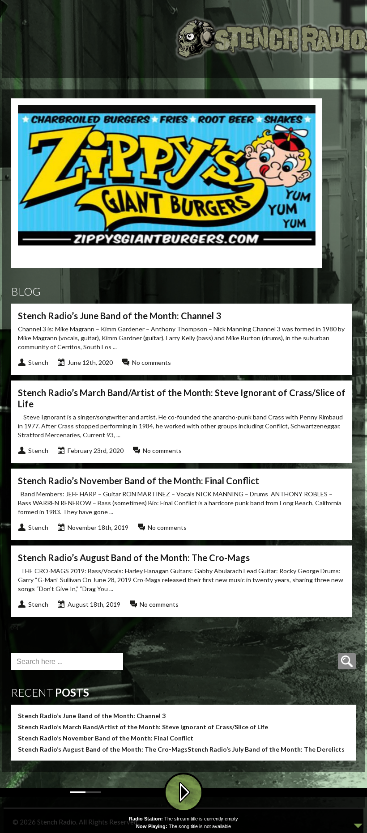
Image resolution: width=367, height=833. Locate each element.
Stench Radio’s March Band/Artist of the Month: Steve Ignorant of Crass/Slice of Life (143, 727)
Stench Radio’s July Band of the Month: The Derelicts (266, 749)
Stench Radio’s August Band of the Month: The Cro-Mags (134, 557)
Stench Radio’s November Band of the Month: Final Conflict (138, 480)
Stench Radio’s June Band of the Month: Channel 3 (119, 315)
